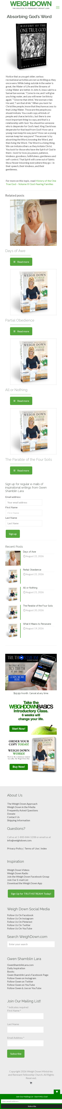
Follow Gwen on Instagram (21, 978)
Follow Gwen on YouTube (21, 984)
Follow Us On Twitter (19, 925)
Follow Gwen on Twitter (20, 981)
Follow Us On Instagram (20, 918)
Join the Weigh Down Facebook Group (28, 876)
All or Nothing (16, 390)
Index (44, 848)
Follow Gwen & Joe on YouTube (24, 988)
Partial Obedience (19, 320)
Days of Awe (15, 251)
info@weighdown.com (19, 840)
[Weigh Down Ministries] (31, 5)
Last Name (11, 517)
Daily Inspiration (16, 968)
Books (10, 971)
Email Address (15, 1037)
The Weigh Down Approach (22, 803)
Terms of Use (31, 848)
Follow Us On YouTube (19, 928)
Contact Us (13, 816)
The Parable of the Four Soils (28, 459)
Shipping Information (18, 820)
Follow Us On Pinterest (19, 921)
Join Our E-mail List (17, 879)
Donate (11, 813)
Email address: (13, 496)
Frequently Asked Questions (22, 810)
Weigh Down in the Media (21, 806)
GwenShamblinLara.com (20, 964)
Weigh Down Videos (18, 869)
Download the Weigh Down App (24, 883)
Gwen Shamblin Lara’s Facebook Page (27, 974)
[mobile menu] (57, 7)
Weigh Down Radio (17, 873)
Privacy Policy (15, 848)
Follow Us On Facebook (20, 915)
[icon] (31, 1083)
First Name (11, 507)
